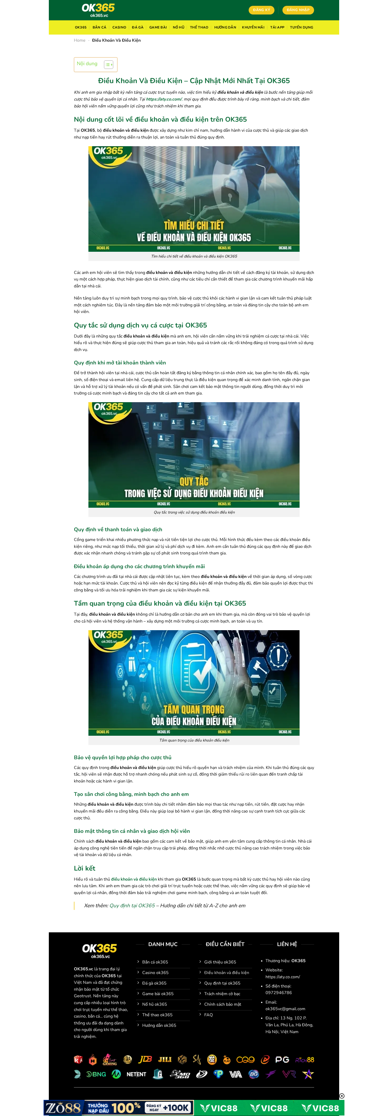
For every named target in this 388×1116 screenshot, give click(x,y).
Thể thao (199, 27)
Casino (119, 27)
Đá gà (137, 27)
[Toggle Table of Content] (106, 64)
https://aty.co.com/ (164, 99)
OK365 (81, 27)
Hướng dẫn (225, 27)
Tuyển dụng (301, 27)
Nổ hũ (178, 27)
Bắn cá (100, 27)
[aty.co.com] (100, 10)
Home (80, 40)
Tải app (277, 27)
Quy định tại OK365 (132, 905)
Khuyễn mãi (253, 27)
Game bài (158, 27)
